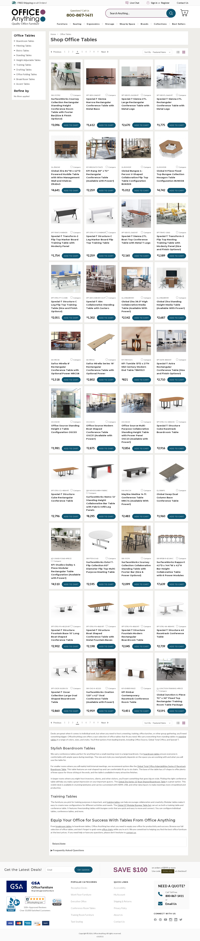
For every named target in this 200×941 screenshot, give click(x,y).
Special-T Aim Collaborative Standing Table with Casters (100, 305)
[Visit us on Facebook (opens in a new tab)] (155, 919)
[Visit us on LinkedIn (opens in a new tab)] (175, 919)
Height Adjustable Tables (28, 60)
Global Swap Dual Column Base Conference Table (167, 497)
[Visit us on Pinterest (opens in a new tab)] (160, 919)
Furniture (62, 24)
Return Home (58, 843)
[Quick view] (66, 88)
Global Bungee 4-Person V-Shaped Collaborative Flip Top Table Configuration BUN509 (135, 177)
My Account (119, 894)
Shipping (117, 901)
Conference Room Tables (83, 908)
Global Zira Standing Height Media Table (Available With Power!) (171, 305)
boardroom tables (151, 754)
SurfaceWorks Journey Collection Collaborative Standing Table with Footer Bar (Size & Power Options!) (136, 569)
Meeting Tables (23, 45)
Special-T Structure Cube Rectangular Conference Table (63, 497)
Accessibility (119, 888)
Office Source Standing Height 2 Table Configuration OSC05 (65, 429)
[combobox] (138, 13)
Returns (128, 901)
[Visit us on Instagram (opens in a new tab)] (170, 919)
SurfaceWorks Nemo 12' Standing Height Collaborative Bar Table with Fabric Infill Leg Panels (100, 503)
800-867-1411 (79, 15)
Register (165, 2)
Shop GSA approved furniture (42, 891)
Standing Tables (24, 55)
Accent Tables (23, 84)
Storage (109, 24)
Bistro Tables (22, 50)
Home (53, 34)
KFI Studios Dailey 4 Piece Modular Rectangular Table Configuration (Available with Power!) (65, 571)
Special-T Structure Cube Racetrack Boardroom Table (168, 429)
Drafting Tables (24, 69)
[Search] (171, 13)
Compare (77, 95)
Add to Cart (71, 125)
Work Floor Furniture (81, 894)
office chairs (107, 829)
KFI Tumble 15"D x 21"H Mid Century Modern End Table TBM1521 (135, 366)
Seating (77, 24)
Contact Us (182, 2)
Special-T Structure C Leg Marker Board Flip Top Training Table (99, 239)
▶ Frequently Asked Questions (67, 850)
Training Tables (23, 64)
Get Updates (83, 870)
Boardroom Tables (25, 41)
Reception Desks (79, 888)
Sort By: (148, 52)
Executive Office (79, 901)
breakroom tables (64, 826)
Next (103, 52)
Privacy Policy (120, 908)
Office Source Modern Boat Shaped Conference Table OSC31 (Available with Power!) (99, 432)
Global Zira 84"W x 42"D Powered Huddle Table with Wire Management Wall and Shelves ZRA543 (65, 177)
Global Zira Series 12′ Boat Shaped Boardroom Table (142, 781)
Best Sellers (179, 24)
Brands (144, 24)
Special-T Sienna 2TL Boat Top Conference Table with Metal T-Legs (136, 239)
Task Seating (77, 921)
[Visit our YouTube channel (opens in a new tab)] (165, 919)
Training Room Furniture (82, 915)
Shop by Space (127, 24)
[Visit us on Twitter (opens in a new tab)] (180, 919)
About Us (118, 915)
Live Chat (134, 2)
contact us (131, 832)
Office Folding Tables (26, 74)
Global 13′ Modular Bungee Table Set (134, 805)
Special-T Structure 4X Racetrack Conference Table (170, 633)
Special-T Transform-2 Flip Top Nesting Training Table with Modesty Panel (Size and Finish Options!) (170, 243)
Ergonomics (93, 24)
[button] (178, 52)
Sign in (154, 2)
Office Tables (65, 34)
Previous (57, 52)
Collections (160, 24)
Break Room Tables (25, 79)
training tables (113, 802)
